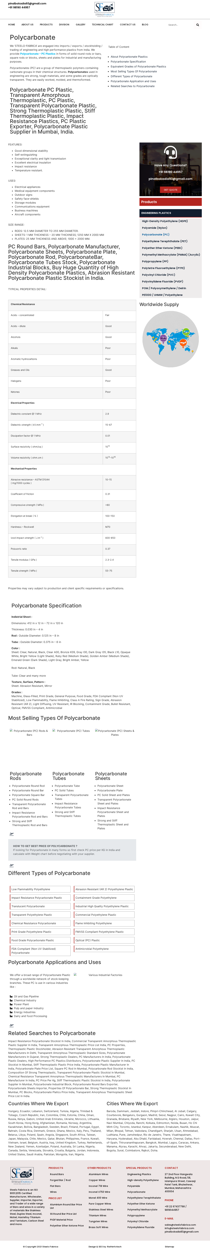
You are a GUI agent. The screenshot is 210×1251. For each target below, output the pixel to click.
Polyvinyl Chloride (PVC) (158, 275)
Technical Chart (102, 24)
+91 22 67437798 (175, 1206)
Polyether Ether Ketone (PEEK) (162, 248)
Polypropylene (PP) (155, 261)
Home (11, 24)
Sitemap (169, 1246)
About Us (27, 24)
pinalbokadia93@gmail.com (170, 179)
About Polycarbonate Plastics (129, 56)
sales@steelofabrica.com (180, 1224)
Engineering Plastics (156, 213)
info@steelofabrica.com (179, 1228)
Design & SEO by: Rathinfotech (105, 1246)
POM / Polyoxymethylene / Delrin (164, 288)
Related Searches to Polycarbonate (133, 86)
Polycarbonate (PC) (155, 234)
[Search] (198, 25)
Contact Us (127, 24)
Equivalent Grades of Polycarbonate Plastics (138, 66)
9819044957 (172, 1210)
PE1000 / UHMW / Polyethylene (162, 295)
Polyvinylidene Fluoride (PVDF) (162, 281)
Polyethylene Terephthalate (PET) (165, 241)
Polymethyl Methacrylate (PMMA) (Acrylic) (171, 255)
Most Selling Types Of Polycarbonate (134, 71)
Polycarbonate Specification (128, 61)
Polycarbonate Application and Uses (133, 81)
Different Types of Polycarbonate (131, 76)
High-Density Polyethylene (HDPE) (165, 221)
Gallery (80, 24)
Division (64, 24)
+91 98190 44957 (171, 172)
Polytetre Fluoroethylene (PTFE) (163, 268)
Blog (145, 24)
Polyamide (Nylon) (154, 228)
